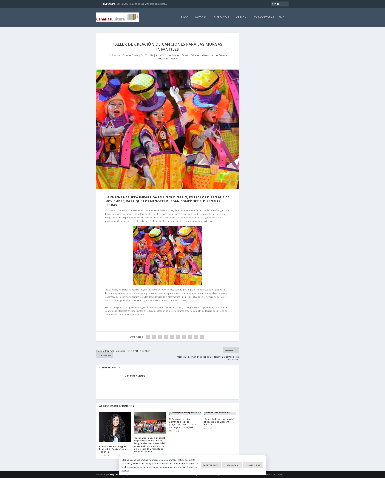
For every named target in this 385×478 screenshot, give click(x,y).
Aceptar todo (211, 465)
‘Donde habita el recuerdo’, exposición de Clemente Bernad (219, 422)
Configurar (253, 465)
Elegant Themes (118, 474)
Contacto (278, 474)
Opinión (241, 17)
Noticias (200, 17)
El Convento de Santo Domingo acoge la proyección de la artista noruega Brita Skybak (182, 423)
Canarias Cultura (130, 55)
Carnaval (176, 55)
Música (205, 55)
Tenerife (173, 58)
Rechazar (232, 465)
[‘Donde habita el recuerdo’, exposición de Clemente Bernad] (220, 413)
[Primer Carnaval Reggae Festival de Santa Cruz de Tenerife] (115, 427)
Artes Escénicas (163, 55)
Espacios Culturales (191, 55)
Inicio (184, 17)
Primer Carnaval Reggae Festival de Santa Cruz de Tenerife (113, 449)
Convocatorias (263, 17)
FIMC (281, 17)
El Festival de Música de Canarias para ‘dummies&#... (142, 3)
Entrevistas (221, 17)
